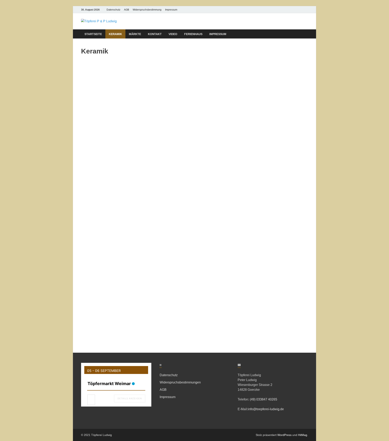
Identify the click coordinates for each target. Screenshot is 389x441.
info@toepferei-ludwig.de (266, 409)
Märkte (135, 34)
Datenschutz (113, 9)
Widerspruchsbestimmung (147, 9)
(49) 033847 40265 (263, 399)
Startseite (93, 34)
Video (173, 34)
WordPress (284, 435)
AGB (126, 9)
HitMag (302, 435)
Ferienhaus (193, 34)
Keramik (115, 34)
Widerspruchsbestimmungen (180, 382)
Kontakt (155, 34)
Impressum (171, 9)
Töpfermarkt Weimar (109, 383)
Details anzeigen (130, 398)
